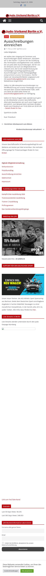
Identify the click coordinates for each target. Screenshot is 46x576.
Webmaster (22, 49)
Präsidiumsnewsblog (17, 36)
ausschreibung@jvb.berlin (17, 79)
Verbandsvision (7, 167)
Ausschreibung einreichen (12, 174)
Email (3, 535)
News (6, 36)
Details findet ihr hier (13, 108)
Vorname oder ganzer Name (11, 527)
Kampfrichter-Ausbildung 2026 (13, 194)
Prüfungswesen (7, 205)
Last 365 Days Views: (10, 515)
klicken (4, 153)
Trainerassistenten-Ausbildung (13, 198)
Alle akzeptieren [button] (27, 571)
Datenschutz (6, 178)
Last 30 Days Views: (9, 512)
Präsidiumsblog (7, 170)
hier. (34, 310)
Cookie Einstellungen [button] (11, 571)
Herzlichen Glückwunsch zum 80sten (18, 124)
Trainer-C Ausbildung (10, 202)
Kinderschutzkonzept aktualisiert (29, 129)
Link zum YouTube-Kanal (11, 499)
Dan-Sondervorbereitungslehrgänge (15, 209)
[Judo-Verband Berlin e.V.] (23, 15)
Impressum (6, 181)
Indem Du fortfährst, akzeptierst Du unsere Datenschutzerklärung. (17, 544)
